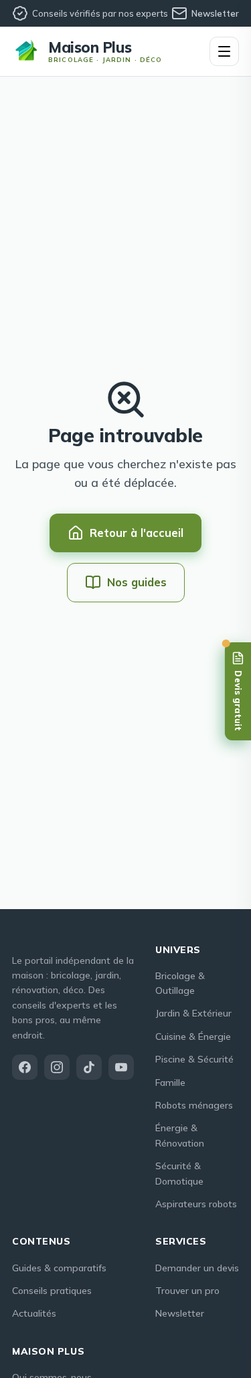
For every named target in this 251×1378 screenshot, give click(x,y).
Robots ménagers (194, 1105)
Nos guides (137, 582)
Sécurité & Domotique (179, 1173)
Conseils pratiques (52, 1291)
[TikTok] (89, 1067)
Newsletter (215, 13)
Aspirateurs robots (196, 1204)
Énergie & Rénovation (179, 1135)
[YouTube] (121, 1067)
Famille (170, 1083)
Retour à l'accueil (136, 533)
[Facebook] (24, 1067)
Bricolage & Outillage (180, 983)
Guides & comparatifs (59, 1268)
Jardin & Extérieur (193, 1013)
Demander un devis (197, 1268)
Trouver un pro (187, 1291)
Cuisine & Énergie (193, 1036)
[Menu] (224, 51)
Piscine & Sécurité (194, 1059)
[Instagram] (57, 1067)
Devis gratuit (238, 701)
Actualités (34, 1313)
